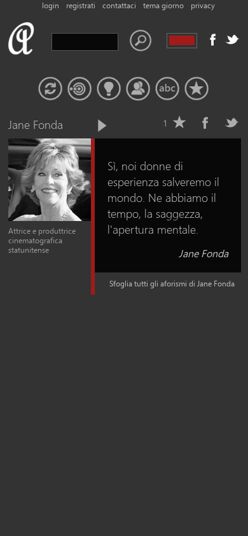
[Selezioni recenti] (79, 89)
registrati (80, 5)
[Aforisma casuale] (50, 89)
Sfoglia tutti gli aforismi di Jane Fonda (172, 283)
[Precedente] (80, 125)
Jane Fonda (203, 253)
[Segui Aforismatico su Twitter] (232, 39)
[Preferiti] (196, 89)
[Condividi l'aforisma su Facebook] (205, 122)
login (50, 5)
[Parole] (167, 89)
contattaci (119, 5)
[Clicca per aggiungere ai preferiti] (179, 122)
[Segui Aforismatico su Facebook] (213, 39)
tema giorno (163, 5)
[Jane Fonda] (49, 218)
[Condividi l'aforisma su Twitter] (231, 122)
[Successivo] (101, 125)
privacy (203, 5)
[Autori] (138, 89)
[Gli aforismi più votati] (108, 89)
